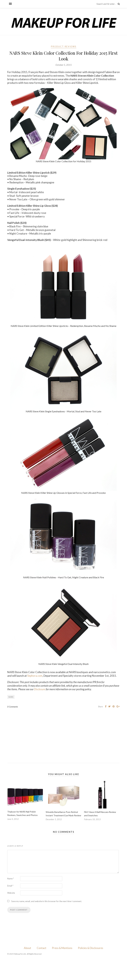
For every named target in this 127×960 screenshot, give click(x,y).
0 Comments (12, 706)
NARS (11, 697)
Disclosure (39, 689)
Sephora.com (34, 675)
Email (10, 885)
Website (11, 893)
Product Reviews (63, 46)
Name (10, 878)
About (27, 948)
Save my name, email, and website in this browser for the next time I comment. (46, 901)
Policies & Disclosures (90, 948)
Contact (41, 948)
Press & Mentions (62, 948)
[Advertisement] (63, 733)
